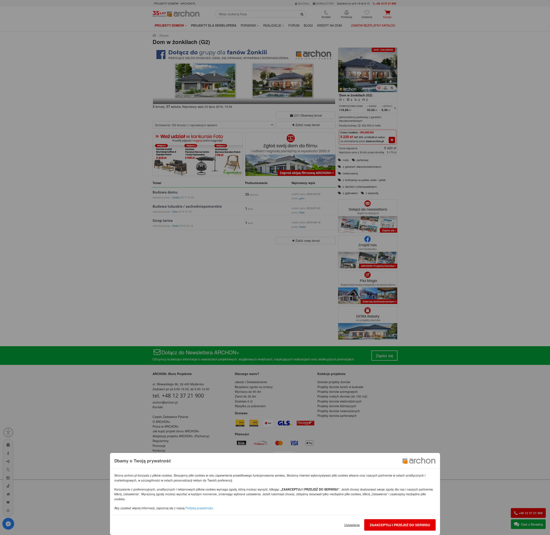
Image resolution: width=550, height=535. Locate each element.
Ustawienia (352, 525)
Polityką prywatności (199, 508)
